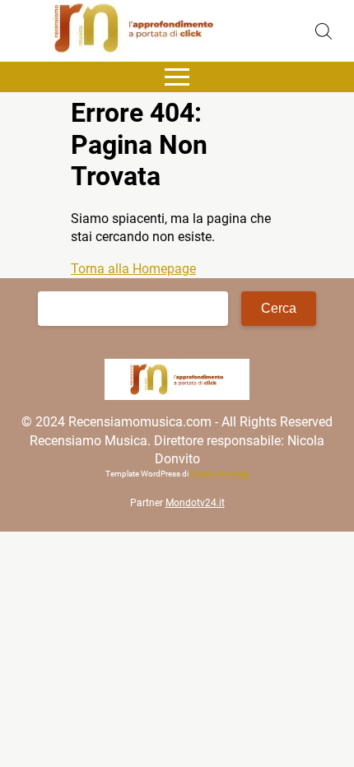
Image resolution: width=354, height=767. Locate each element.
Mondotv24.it (195, 503)
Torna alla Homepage (133, 269)
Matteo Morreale (219, 473)
